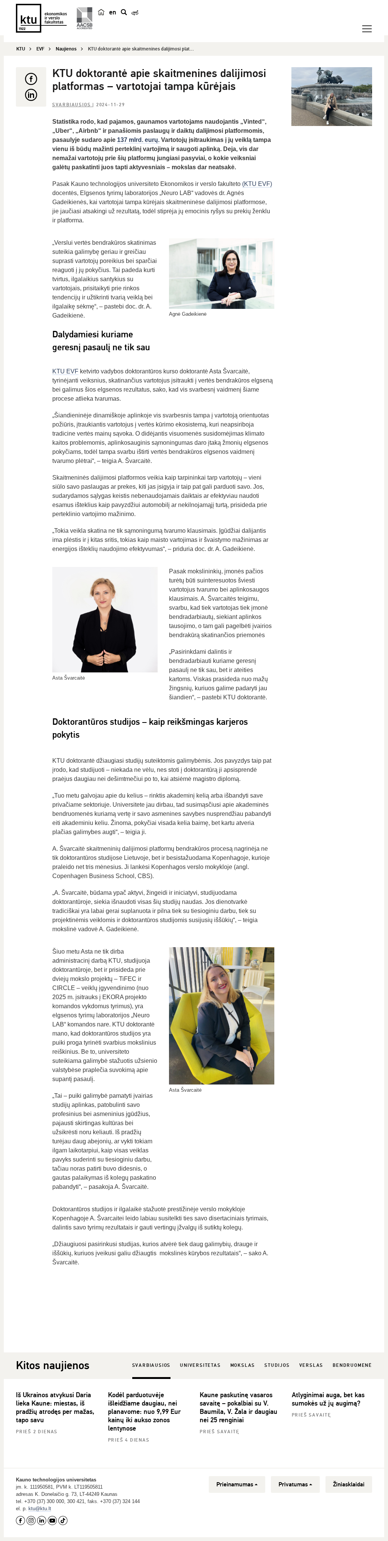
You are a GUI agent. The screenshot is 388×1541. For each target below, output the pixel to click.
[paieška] (124, 12)
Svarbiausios (72, 105)
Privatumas (293, 1484)
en (112, 12)
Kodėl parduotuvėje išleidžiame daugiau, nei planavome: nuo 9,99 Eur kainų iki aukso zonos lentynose (144, 1411)
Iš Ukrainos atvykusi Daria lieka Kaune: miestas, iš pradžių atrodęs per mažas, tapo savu (55, 1407)
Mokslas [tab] (242, 1365)
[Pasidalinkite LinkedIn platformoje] (31, 95)
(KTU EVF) (257, 184)
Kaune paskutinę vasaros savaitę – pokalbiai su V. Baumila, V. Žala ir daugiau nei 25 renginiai (238, 1407)
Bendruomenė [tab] (352, 1365)
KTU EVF (65, 371)
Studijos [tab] (276, 1365)
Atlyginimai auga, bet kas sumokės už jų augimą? (328, 1399)
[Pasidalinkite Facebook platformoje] (31, 79)
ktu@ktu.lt (39, 1508)
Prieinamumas (234, 1484)
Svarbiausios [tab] (151, 1365)
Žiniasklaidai (349, 1484)
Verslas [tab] (311, 1365)
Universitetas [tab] (200, 1365)
